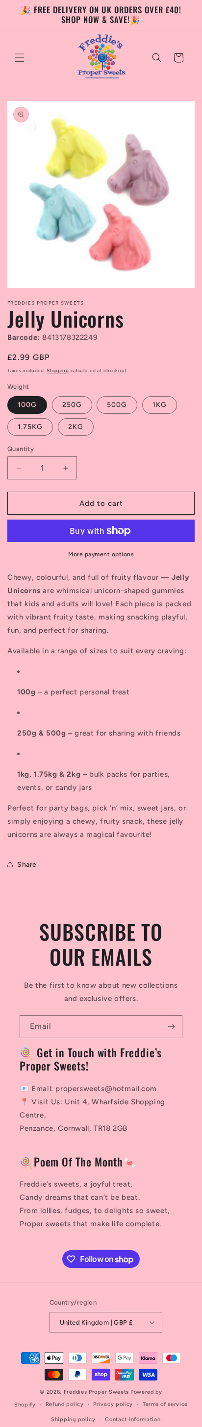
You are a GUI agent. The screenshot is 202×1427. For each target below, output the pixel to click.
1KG (159, 405)
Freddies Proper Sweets (96, 1392)
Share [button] (27, 864)
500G (117, 405)
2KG (75, 427)
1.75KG (30, 427)
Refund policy (65, 1404)
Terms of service (165, 1404)
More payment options (101, 554)
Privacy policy (113, 1404)
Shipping (58, 370)
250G (72, 405)
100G (27, 405)
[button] (19, 58)
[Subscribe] (171, 1026)
